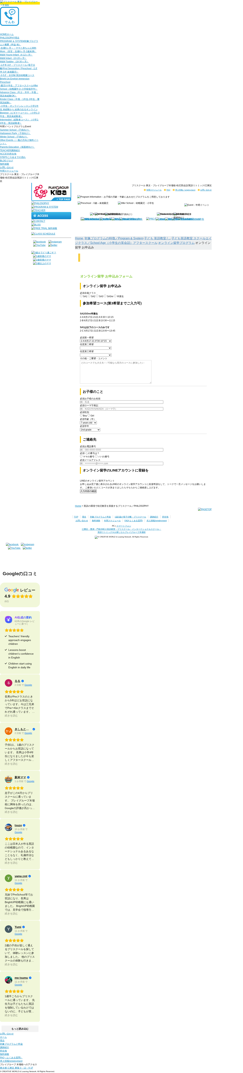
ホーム (3, 1037)
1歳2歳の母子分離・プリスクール (130, 517)
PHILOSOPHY (9, 37)
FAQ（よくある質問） (11, 1057)
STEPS (13, 157)
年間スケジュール (9, 171)
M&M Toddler (14, 61)
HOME (7, 34)
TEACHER (10, 150)
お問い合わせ (7, 167)
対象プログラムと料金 (100, 517)
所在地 (165, 517)
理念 (84, 517)
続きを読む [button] (11, 715)
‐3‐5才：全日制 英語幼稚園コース (17, 78)
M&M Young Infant (16, 54)
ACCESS (8, 153)
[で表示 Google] (8, 683)
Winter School (14, 136)
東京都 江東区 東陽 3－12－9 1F (16, 1068)
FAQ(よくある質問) (134, 520)
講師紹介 (154, 517)
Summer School (15, 130)
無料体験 (4, 164)
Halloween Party (15, 133)
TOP (76, 517)
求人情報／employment (185, 190)
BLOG (6, 160)
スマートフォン (124, 526)
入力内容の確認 (88, 491)
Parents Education (17, 147)
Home (79, 238)
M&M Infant (13, 58)
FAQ (168, 190)
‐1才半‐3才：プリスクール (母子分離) (18, 68)
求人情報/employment (157, 520)
